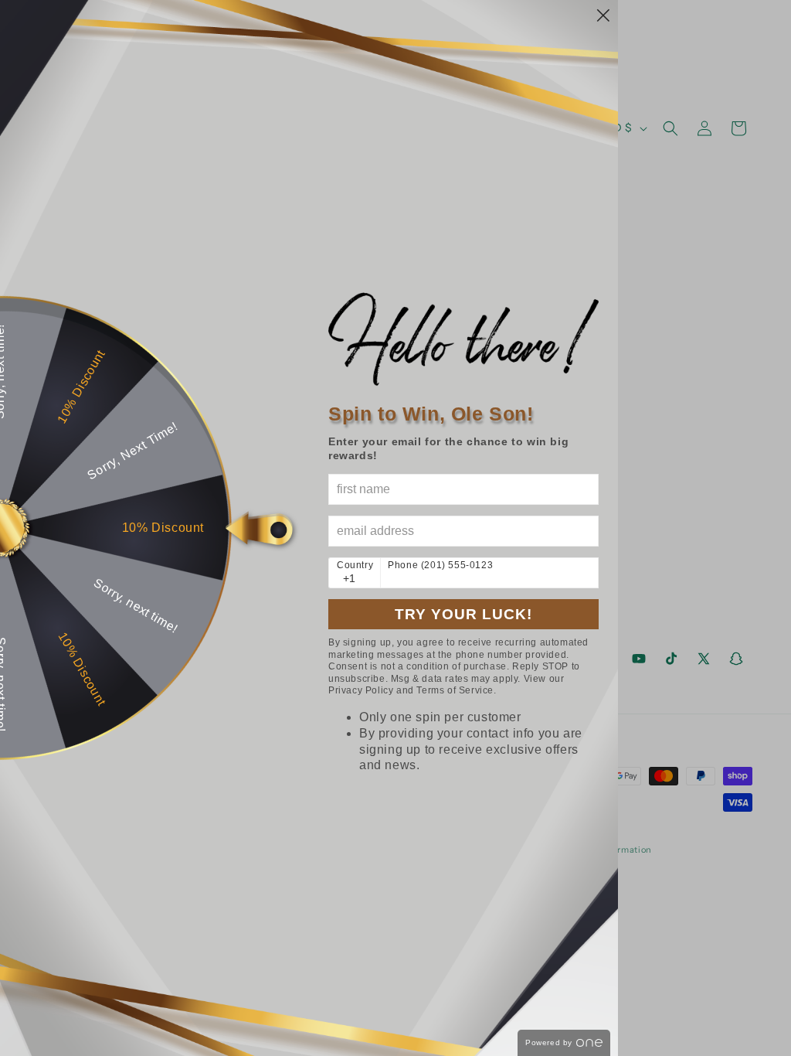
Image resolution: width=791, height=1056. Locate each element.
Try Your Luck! (463, 614)
